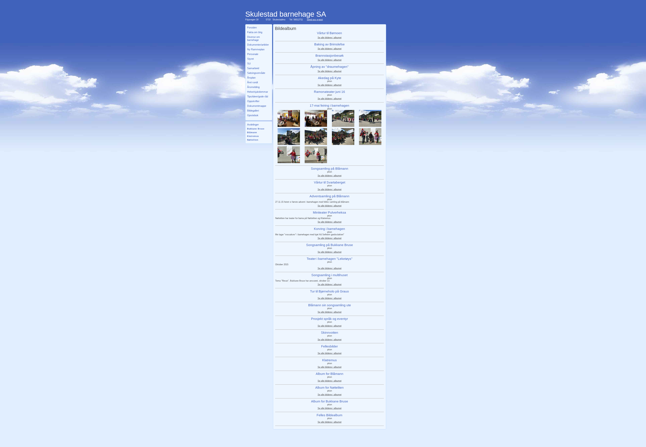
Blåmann (252, 133)
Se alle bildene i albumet (330, 37)
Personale (252, 54)
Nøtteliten (252, 140)
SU (249, 63)
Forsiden (252, 27)
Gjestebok (252, 115)
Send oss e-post (315, 19)
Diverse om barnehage (253, 38)
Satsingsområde (256, 72)
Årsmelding (253, 87)
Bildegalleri (253, 110)
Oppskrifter (253, 101)
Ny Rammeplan (255, 49)
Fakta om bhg (254, 32)
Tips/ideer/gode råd (257, 96)
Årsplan (251, 77)
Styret (250, 58)
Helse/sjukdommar (257, 91)
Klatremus (253, 136)
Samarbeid (253, 68)
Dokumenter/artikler (258, 44)
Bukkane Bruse (256, 129)
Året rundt (252, 82)
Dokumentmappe (256, 105)
